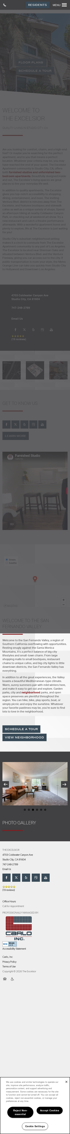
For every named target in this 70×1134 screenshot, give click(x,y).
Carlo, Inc (7, 957)
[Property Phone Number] (5, 5)
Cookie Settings (35, 1126)
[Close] (66, 1081)
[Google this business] (36, 878)
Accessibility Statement (14, 949)
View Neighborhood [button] (24, 737)
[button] (37, 5)
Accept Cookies (49, 1110)
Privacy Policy (9, 962)
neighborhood (30, 692)
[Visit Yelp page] (26, 878)
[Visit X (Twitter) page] (16, 878)
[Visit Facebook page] (6, 878)
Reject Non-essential (20, 1112)
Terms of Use (9, 966)
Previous (5, 784)
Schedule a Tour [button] (21, 729)
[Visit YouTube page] (46, 878)
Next (64, 784)
